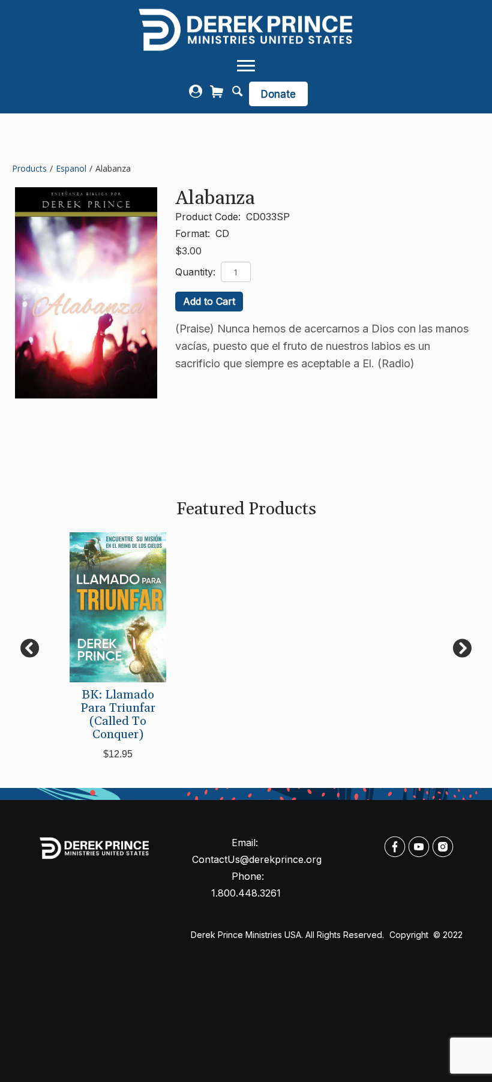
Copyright (410, 935)
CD (222, 233)
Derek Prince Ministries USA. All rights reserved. (287, 935)
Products (29, 168)
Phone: (249, 876)
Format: (194, 233)
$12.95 (118, 754)
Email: (246, 843)
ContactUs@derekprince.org (257, 859)
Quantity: (196, 272)
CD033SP (268, 217)
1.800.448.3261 (246, 893)
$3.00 (188, 251)
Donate (278, 94)
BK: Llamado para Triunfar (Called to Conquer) (117, 714)
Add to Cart (209, 301)
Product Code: (209, 217)
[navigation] (246, 66)
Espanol (71, 168)
